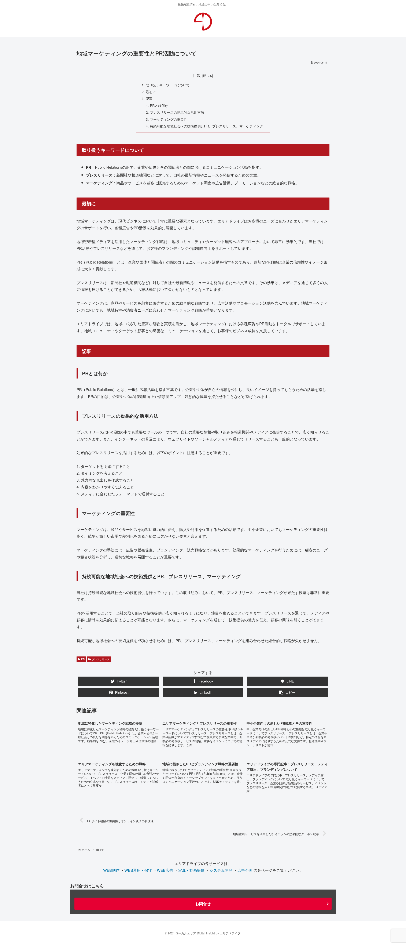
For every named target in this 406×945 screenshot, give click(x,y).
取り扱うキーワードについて (168, 84)
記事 (149, 98)
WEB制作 (111, 870)
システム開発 (221, 870)
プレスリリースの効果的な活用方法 (177, 112)
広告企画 (244, 870)
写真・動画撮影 (191, 870)
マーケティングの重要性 (168, 119)
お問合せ (203, 903)
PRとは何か (159, 105)
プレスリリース (101, 659)
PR (83, 659)
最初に (151, 91)
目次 (197, 75)
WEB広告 (165, 870)
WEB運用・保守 (138, 870)
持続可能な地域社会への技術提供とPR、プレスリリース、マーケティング (206, 125)
